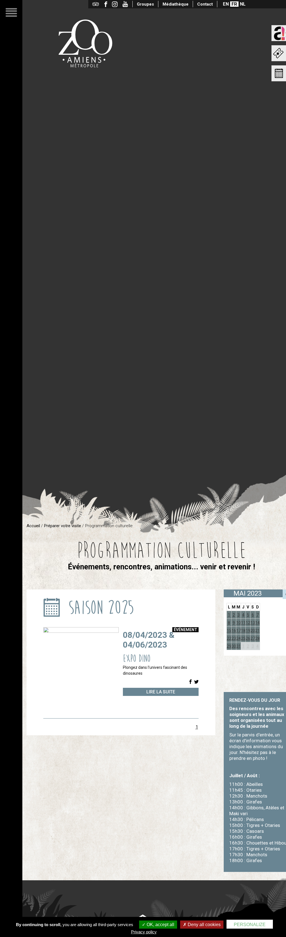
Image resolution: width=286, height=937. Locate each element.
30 (234, 646)
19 (248, 630)
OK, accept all (160, 924)
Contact (205, 4)
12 (248, 622)
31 (238, 646)
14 (257, 622)
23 (234, 638)
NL (243, 4)
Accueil (33, 525)
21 (257, 630)
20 (253, 630)
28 (257, 638)
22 (229, 638)
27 (253, 638)
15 (229, 630)
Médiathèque (176, 4)
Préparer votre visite (62, 525)
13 (253, 622)
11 (243, 622)
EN (226, 4)
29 (229, 646)
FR (234, 4)
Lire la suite (160, 692)
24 (238, 638)
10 (238, 622)
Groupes (145, 4)
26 (248, 638)
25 (243, 638)
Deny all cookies (204, 924)
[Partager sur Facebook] (190, 682)
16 (234, 630)
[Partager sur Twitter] (196, 682)
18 (243, 630)
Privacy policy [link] (144, 931)
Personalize (250, 924)
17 (238, 630)
